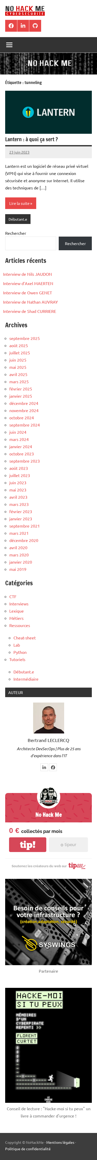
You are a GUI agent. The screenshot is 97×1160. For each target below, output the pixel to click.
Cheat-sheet (24, 637)
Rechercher (15, 233)
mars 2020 (19, 554)
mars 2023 (19, 504)
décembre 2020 (23, 540)
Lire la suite (19, 203)
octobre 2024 (21, 417)
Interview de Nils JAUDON (27, 274)
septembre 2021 (24, 525)
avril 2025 (18, 374)
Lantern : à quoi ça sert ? (31, 139)
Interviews (18, 603)
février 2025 (20, 388)
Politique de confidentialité (28, 1148)
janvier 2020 (20, 561)
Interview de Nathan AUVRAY (30, 301)
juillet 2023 (19, 475)
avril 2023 (18, 496)
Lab (16, 644)
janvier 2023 (20, 518)
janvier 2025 (20, 395)
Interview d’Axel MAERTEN (28, 283)
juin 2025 (17, 359)
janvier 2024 (20, 446)
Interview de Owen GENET (27, 292)
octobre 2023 (21, 453)
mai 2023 (17, 489)
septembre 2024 (24, 424)
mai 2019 (17, 569)
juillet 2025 (19, 352)
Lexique (16, 610)
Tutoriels (17, 659)
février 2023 (20, 511)
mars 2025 (19, 381)
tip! (27, 844)
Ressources (19, 625)
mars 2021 (19, 533)
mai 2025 (17, 367)
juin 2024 (17, 432)
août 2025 (18, 345)
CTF (13, 596)
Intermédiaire (26, 678)
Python (20, 652)
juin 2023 (17, 482)
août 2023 (18, 468)
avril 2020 (18, 547)
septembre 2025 (24, 338)
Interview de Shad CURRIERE (29, 311)
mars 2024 (19, 439)
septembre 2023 (24, 460)
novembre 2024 (24, 410)
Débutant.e (18, 219)
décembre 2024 (23, 403)
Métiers (16, 618)
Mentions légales (60, 1142)
